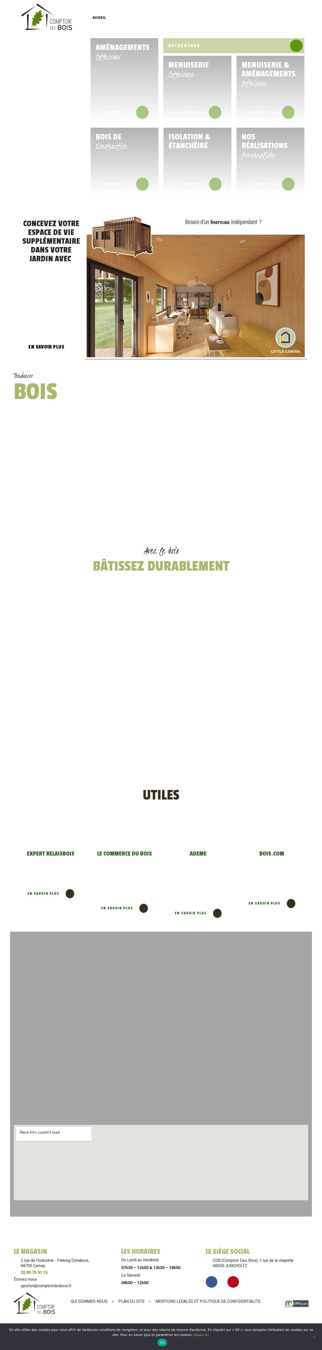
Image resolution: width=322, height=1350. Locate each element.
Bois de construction (236, 18)
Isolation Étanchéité (265, 18)
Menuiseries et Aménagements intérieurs (197, 18)
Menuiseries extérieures (157, 18)
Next (300, 788)
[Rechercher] (296, 45)
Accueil (99, 17)
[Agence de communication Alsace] (296, 1306)
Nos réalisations (293, 18)
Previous (280, 788)
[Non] (314, 1336)
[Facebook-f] (211, 1282)
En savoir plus (116, 112)
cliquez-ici (201, 1335)
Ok (162, 1342)
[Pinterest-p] (233, 1282)
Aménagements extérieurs (125, 18)
